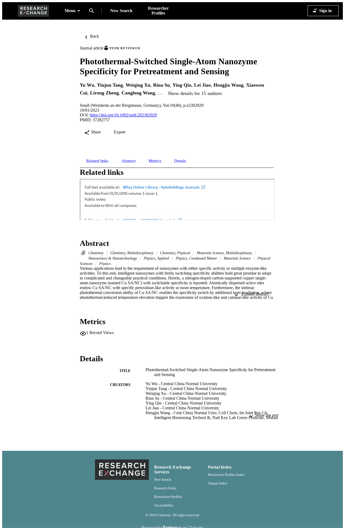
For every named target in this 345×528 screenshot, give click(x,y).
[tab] (97, 161)
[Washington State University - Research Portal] (33, 11)
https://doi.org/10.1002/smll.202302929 (123, 115)
